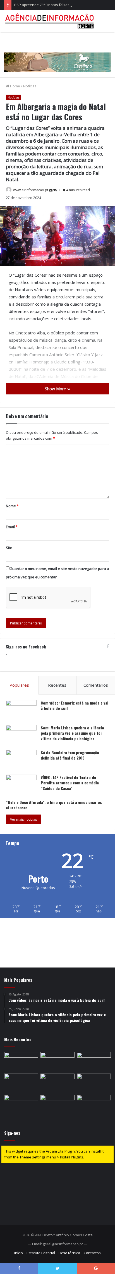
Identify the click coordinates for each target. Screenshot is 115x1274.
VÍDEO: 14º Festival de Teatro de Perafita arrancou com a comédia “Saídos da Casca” (70, 782)
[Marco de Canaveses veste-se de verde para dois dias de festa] (57, 1061)
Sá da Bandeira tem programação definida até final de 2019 (70, 755)
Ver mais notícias (23, 819)
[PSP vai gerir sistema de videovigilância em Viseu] (57, 1104)
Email (12, 526)
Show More (56, 388)
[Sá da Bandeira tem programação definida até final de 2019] (21, 760)
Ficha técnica (69, 1252)
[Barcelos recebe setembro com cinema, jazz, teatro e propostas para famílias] (94, 1083)
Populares (19, 685)
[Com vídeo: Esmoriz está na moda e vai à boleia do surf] (21, 710)
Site (9, 547)
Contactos (92, 1252)
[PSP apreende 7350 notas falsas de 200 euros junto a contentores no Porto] (21, 1083)
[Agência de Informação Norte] (50, 21)
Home (14, 85)
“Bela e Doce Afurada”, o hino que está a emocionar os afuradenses (54, 805)
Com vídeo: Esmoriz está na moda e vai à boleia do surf (74, 705)
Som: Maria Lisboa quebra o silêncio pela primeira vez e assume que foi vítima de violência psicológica (72, 733)
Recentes (57, 685)
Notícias (30, 85)
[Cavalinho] (57, 54)
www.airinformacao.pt (30, 190)
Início (18, 1252)
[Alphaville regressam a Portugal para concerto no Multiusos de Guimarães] (57, 1083)
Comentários (95, 685)
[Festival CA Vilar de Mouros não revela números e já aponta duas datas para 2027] (94, 1104)
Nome (12, 505)
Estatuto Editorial (41, 1252)
